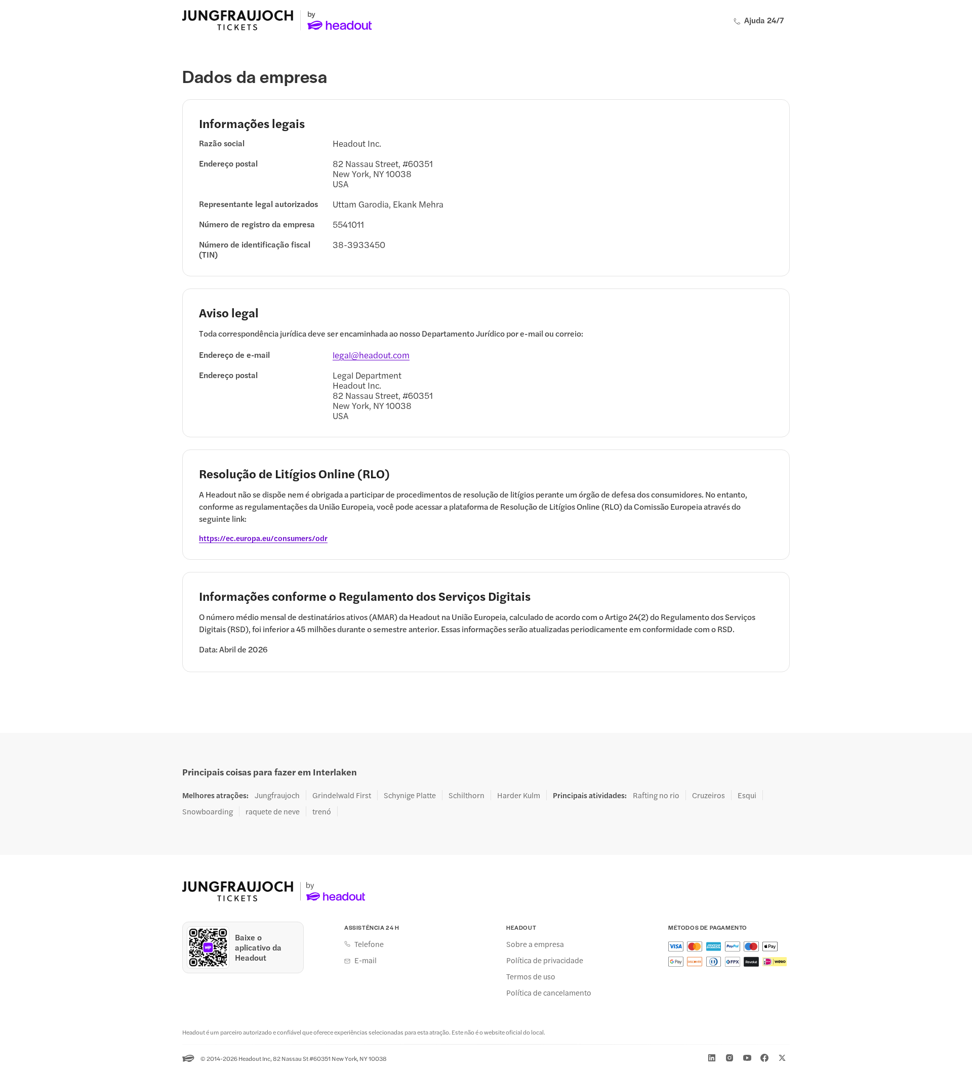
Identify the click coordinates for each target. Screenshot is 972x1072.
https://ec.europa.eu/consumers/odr (263, 538)
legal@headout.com (371, 355)
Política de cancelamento (548, 992)
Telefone (369, 944)
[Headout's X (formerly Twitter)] (782, 1058)
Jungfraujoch (277, 795)
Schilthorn (466, 795)
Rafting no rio (656, 795)
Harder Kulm (518, 795)
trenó (321, 811)
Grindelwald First (341, 795)
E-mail (365, 960)
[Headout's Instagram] (729, 1058)
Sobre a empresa (535, 944)
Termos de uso (530, 976)
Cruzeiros (708, 795)
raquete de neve (273, 811)
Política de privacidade (544, 960)
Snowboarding (207, 811)
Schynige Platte (410, 795)
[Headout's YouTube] (747, 1058)
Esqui (747, 795)
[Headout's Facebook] (764, 1058)
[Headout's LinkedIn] (712, 1058)
